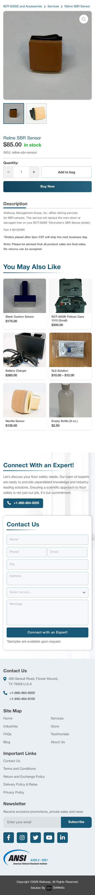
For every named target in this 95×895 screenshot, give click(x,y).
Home (7, 718)
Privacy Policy (13, 792)
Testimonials (60, 734)
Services (57, 718)
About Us (58, 742)
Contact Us (11, 761)
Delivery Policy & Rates (20, 784)
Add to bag (66, 172)
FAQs (7, 734)
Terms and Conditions (19, 768)
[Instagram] (22, 837)
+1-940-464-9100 (22, 699)
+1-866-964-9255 (22, 693)
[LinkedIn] (62, 837)
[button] (83, 19)
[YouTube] (49, 837)
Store (55, 726)
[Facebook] (8, 837)
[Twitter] (35, 837)
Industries (10, 726)
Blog (6, 742)
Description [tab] (15, 204)
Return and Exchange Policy (24, 776)
